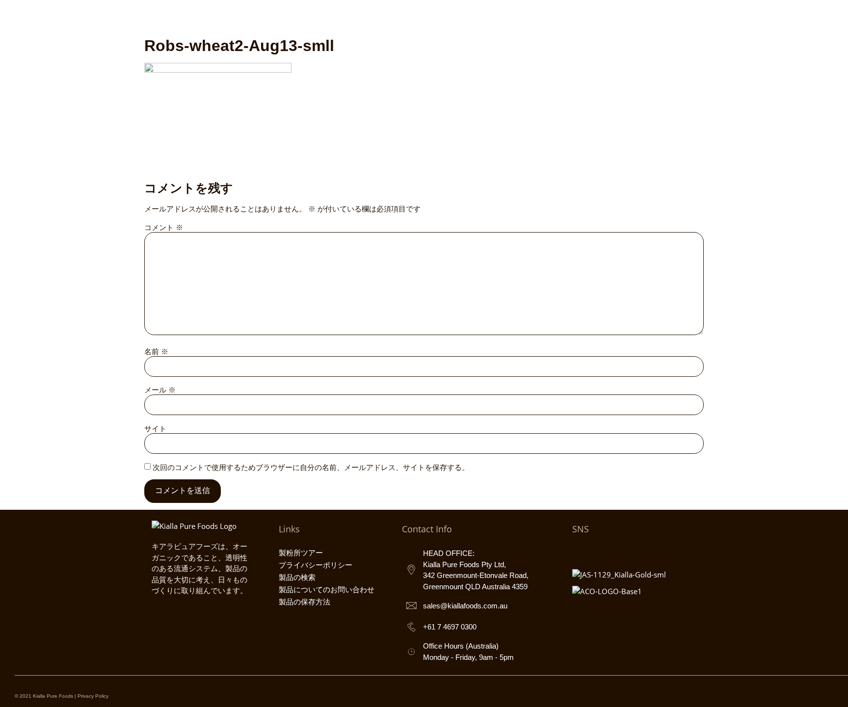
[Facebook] (602, 551)
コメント (163, 227)
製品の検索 (297, 577)
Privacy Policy (93, 696)
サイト (155, 428)
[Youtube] (623, 551)
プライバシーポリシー (315, 565)
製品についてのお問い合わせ (326, 589)
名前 (156, 351)
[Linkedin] (645, 551)
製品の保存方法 (304, 602)
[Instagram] (580, 551)
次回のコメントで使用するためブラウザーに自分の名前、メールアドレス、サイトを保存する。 (311, 467)
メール (160, 389)
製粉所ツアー (301, 553)
